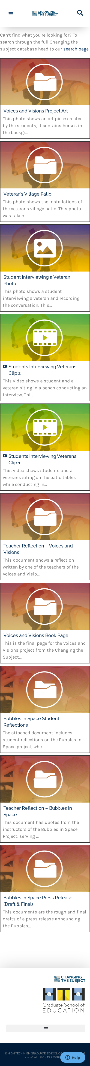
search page (76, 49)
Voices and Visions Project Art (35, 111)
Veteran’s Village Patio (27, 194)
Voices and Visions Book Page (35, 635)
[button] (11, 13)
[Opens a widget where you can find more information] (72, 1058)
